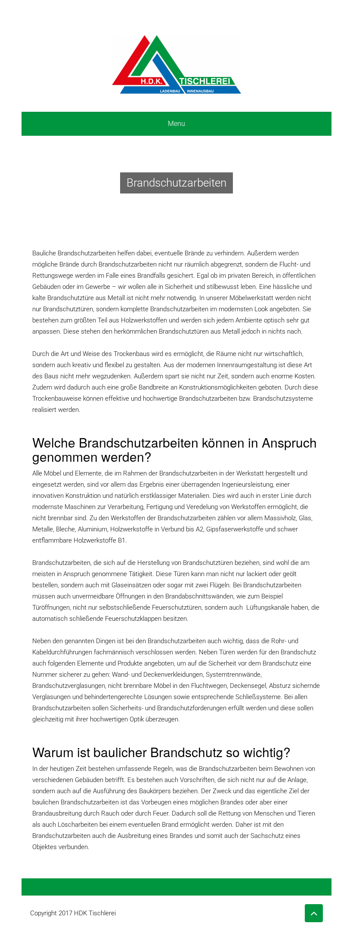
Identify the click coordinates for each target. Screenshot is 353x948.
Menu (176, 124)
